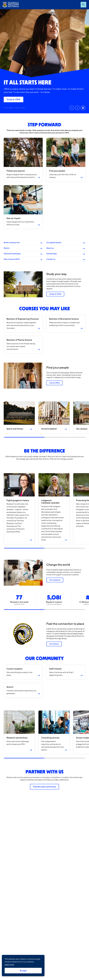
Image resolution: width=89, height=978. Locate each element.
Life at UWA (54, 383)
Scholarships (51, 253)
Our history (54, 644)
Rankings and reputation (17, 108)
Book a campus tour (12, 242)
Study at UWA (13, 99)
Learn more (9, 964)
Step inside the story (6, 108)
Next (77, 107)
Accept (23, 970)
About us (50, 248)
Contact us (50, 259)
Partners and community (44, 786)
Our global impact (53, 242)
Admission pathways (12, 253)
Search (83, 4)
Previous (72, 107)
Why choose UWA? (12, 259)
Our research (22, 108)
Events (6, 248)
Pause (83, 107)
